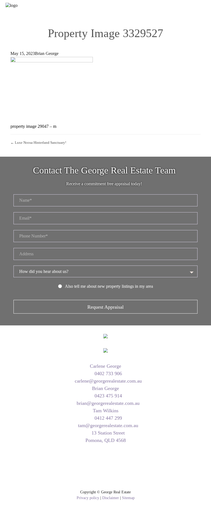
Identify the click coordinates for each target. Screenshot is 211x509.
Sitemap (128, 498)
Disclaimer (110, 498)
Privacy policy (88, 498)
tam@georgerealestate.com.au (107, 425)
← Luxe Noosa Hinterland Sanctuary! (38, 142)
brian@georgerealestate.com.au (107, 403)
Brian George (47, 53)
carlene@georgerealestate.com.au (107, 381)
